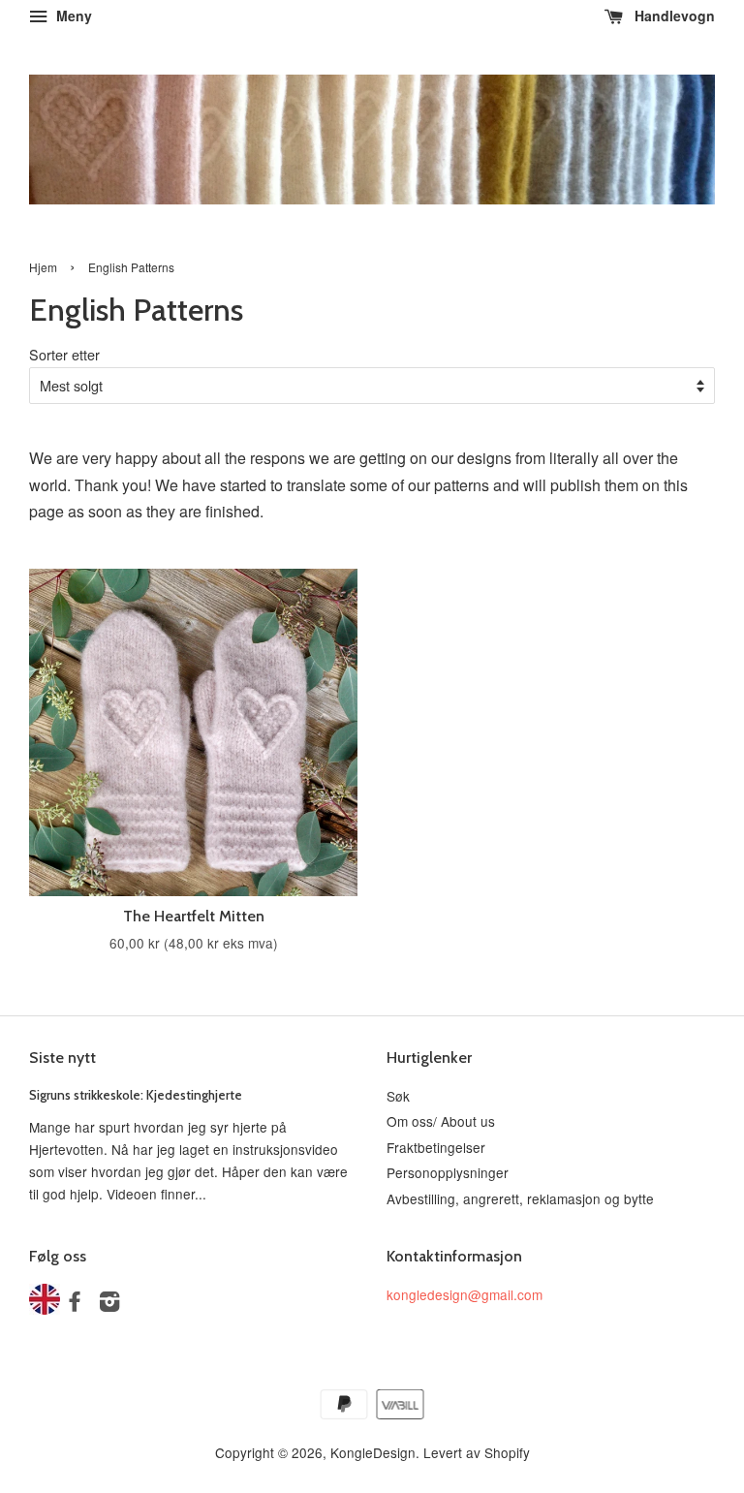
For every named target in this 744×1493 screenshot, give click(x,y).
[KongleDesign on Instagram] (109, 1304)
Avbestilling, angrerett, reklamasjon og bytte (520, 1198)
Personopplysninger (448, 1172)
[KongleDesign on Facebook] (74, 1304)
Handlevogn (673, 15)
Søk (398, 1095)
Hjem (43, 267)
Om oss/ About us (441, 1121)
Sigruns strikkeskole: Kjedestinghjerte (135, 1095)
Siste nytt (62, 1057)
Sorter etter (64, 354)
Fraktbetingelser (436, 1147)
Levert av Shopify (476, 1452)
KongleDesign (373, 1452)
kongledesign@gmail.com (464, 1294)
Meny (72, 15)
